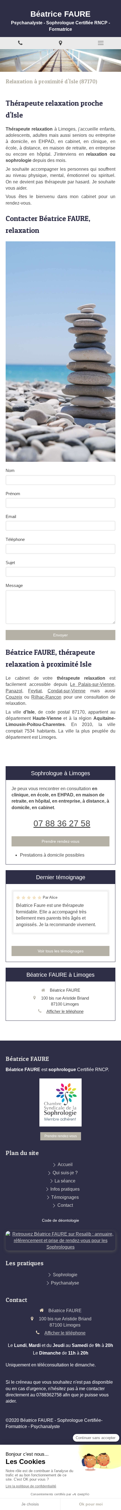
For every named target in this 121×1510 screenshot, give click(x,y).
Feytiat (35, 690)
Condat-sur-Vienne (67, 690)
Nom (10, 470)
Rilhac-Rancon (46, 697)
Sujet (10, 562)
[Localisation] (60, 43)
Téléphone (15, 539)
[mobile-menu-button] (101, 43)
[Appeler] (20, 43)
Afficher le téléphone (65, 1011)
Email (11, 516)
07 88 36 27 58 (61, 823)
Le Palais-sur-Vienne (92, 684)
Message (14, 585)
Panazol (14, 690)
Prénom (13, 493)
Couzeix (14, 697)
